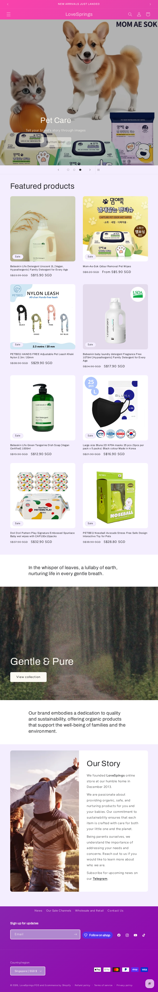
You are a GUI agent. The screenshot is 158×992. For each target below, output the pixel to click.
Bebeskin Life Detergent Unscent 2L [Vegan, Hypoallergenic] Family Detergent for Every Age (39, 268)
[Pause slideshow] (99, 170)
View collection (28, 677)
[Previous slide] (58, 170)
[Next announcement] (150, 4)
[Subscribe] (75, 934)
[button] (8, 14)
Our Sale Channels (58, 910)
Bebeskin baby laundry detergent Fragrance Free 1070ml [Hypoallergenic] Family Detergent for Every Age (114, 357)
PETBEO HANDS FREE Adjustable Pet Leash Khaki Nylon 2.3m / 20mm (42, 356)
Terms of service (103, 985)
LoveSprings (27, 985)
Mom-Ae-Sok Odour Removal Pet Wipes (107, 266)
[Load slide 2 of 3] (74, 170)
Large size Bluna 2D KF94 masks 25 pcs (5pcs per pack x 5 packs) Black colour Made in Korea (113, 447)
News (38, 910)
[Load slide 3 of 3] (80, 170)
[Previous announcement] (7, 4)
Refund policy (82, 985)
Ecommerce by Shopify (58, 985)
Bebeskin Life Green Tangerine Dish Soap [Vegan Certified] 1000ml (40, 447)
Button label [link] (21, 142)
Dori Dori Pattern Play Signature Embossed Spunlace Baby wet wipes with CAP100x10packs (42, 535)
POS (36, 985)
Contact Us (115, 910)
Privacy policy (125, 985)
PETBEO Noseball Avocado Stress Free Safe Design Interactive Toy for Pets (115, 535)
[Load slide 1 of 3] (68, 170)
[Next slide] (90, 170)
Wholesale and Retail (89, 910)
